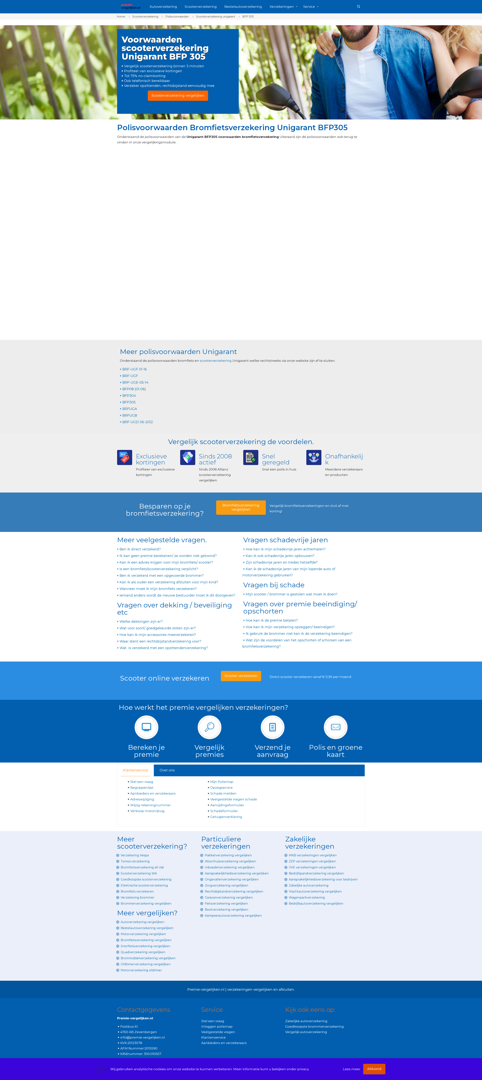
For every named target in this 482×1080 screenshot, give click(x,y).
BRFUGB (129, 415)
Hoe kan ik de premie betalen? (272, 620)
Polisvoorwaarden (177, 16)
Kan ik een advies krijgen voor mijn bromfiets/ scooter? (166, 562)
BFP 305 (248, 16)
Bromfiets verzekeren (137, 891)
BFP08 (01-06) (134, 389)
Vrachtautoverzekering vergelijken (315, 891)
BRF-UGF (130, 376)
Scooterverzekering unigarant (215, 16)
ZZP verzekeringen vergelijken (312, 861)
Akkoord (374, 1069)
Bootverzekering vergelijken (226, 909)
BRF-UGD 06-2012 (137, 422)
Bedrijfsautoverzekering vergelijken (316, 903)
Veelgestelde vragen (218, 1032)
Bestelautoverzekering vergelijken (147, 928)
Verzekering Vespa (135, 855)
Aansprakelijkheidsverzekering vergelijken (237, 873)
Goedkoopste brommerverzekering (314, 1026)
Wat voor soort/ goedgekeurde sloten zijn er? (158, 628)
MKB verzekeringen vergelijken (313, 855)
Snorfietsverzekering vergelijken (145, 946)
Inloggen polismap (217, 1026)
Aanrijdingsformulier (227, 805)
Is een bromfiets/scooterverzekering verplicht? (159, 569)
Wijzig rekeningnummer (150, 805)
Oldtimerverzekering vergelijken (145, 964)
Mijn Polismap (221, 782)
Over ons (167, 770)
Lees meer (351, 1069)
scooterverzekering (216, 361)
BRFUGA (129, 409)
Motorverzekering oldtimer (141, 970)
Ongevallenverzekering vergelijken (232, 879)
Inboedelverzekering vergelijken (230, 867)
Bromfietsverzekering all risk (142, 867)
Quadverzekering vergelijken (143, 952)
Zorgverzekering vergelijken (226, 885)
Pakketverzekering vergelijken (228, 855)
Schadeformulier (224, 811)
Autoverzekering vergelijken (142, 922)
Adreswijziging (142, 799)
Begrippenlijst (141, 787)
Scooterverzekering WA (139, 873)
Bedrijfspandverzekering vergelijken (316, 873)
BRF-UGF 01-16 (134, 369)
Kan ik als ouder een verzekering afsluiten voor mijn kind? (169, 582)
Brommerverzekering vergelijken (146, 903)
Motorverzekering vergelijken (143, 934)
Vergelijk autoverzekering (306, 1032)
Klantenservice (135, 770)
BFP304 (129, 396)
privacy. (303, 1069)
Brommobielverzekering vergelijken (148, 958)
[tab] (135, 770)
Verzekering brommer (137, 897)
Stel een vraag (141, 782)
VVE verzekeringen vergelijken (312, 867)
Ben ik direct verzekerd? (140, 549)
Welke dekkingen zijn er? (141, 622)
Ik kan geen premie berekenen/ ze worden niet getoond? (168, 556)
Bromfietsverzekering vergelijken (146, 940)
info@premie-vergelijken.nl (142, 1037)
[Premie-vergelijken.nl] (130, 6)
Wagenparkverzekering (307, 897)
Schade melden (223, 793)
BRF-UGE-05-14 (135, 382)
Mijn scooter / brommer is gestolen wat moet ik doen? (291, 594)
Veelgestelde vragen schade (233, 799)
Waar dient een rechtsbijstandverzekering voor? (160, 641)
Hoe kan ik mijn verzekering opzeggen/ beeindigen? (290, 627)
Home (121, 16)
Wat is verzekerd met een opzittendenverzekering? (164, 648)
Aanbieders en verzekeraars (153, 793)
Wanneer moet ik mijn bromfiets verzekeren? (158, 589)
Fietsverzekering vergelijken (226, 903)
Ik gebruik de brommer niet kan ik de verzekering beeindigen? (299, 634)
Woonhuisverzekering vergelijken (230, 861)
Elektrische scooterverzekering (144, 885)
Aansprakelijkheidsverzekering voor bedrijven (323, 879)
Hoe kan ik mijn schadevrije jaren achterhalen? (286, 549)
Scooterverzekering (145, 16)
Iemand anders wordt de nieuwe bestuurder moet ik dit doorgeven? (177, 595)
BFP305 (129, 402)
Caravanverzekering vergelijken (229, 897)
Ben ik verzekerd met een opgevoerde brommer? (162, 576)
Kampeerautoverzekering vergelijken (233, 915)
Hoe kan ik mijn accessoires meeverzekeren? (158, 635)
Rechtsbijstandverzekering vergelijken (234, 891)
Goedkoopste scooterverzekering (146, 879)
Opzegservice (221, 787)
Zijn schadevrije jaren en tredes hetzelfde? (282, 562)
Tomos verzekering (135, 861)
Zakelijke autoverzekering (309, 885)
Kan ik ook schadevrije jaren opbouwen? (280, 556)
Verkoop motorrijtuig (147, 811)
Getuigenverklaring (226, 817)
